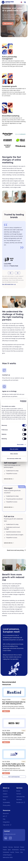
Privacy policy (6, 805)
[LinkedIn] (5, 838)
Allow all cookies (14, 449)
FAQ (4, 819)
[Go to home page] (8, 2)
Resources (6, 813)
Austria (12, 852)
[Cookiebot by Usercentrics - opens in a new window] (20, 401)
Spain (9, 849)
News (4, 799)
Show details (20, 444)
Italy (21, 852)
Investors (5, 796)
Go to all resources (14, 776)
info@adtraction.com (10, 834)
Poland (5, 849)
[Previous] (10, 273)
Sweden (5, 847)
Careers (5, 794)
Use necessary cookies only (14, 458)
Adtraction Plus (20, 796)
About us (5, 791)
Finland (22, 847)
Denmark (16, 847)
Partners (18, 794)
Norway (10, 847)
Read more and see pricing (15, 550)
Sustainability (6, 802)
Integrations (6, 822)
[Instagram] (10, 838)
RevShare (19, 799)
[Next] (17, 273)
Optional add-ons (8, 478)
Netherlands (15, 849)
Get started (8, 23)
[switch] (24, 430)
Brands (18, 791)
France (17, 852)
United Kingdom (7, 855)
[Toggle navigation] (24, 2)
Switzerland (6, 852)
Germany (22, 849)
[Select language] (21, 2)
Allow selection (14, 453)
